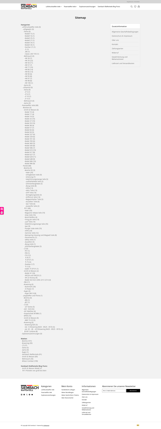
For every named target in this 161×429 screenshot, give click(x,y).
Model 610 (30, 150)
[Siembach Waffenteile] (29, 6)
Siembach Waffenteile (32, 354)
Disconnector (31, 237)
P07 (27, 251)
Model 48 (29, 125)
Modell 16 (29, 36)
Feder (29, 172)
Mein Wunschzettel (67, 398)
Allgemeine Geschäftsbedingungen (125, 32)
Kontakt (115, 44)
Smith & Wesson (31, 110)
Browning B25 (31, 325)
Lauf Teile (30, 222)
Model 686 (30, 161)
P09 (27, 253)
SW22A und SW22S (33, 275)
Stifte (29, 188)
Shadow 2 (29, 264)
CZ (26, 248)
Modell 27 (29, 40)
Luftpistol (28, 87)
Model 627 (30, 154)
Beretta (28, 168)
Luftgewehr (28, 29)
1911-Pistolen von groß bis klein (34, 370)
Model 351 (30, 139)
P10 (28, 255)
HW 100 (29, 83)
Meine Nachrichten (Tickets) (70, 395)
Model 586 (30, 148)
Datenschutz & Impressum (122, 36)
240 (27, 51)
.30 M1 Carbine (31, 331)
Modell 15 (29, 34)
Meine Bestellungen (67, 392)
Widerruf (115, 53)
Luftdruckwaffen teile (31, 27)
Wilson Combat (30, 361)
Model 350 (30, 141)
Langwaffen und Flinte (32, 295)
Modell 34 (29, 43)
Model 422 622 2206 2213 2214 (38, 280)
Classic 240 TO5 (32, 54)
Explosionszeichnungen (87, 7)
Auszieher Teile (32, 201)
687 (27, 302)
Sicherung (30, 177)
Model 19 (29, 116)
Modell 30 (29, 45)
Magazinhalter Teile (34, 199)
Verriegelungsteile (34, 195)
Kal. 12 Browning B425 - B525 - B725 (40, 327)
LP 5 (27, 92)
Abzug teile (31, 186)
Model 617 (30, 152)
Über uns (115, 40)
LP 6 (27, 94)
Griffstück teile (33, 197)
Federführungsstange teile (37, 179)
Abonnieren (133, 391)
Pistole (27, 166)
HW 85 (29, 72)
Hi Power (29, 289)
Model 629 (30, 157)
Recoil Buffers (31, 217)
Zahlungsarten (117, 48)
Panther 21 (30, 47)
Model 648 (30, 159)
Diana (27, 31)
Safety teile (30, 239)
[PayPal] (138, 425)
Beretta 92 (30, 170)
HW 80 (29, 69)
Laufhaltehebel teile (34, 181)
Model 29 (30, 123)
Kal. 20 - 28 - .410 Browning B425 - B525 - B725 (44, 329)
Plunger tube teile (33, 228)
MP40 (27, 316)
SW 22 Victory (31, 278)
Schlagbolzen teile (34, 175)
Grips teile (30, 215)
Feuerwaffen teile (30, 105)
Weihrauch (29, 56)
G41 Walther (30, 311)
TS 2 (27, 266)
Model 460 (30, 143)
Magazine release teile (35, 213)
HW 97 (28, 78)
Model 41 (30, 273)
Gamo (27, 85)
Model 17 (29, 114)
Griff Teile (31, 192)
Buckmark (30, 286)
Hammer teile (31, 233)
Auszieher (29, 242)
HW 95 (28, 76)
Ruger (27, 291)
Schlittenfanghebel (34, 184)
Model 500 (30, 145)
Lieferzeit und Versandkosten (123, 63)
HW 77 (29, 67)
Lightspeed (46, 425)
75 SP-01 (29, 260)
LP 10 (28, 96)
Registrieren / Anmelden (133, 2)
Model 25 (30, 119)
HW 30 (28, 58)
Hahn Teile (31, 190)
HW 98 (28, 81)
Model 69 (29, 132)
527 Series (30, 307)
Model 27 (30, 121)
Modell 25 (29, 38)
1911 (27, 208)
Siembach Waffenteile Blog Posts (109, 7)
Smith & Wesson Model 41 (32, 368)
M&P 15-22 (30, 320)
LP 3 (27, 98)
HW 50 (29, 63)
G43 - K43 (29, 309)
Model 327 (30, 134)
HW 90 (28, 74)
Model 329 (30, 137)
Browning (28, 284)
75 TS (28, 262)
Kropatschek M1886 (32, 313)
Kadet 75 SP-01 (31, 269)
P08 (27, 282)
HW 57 (28, 65)
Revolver (27, 107)
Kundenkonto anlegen (68, 390)
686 (27, 300)
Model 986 (30, 163)
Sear (27, 226)
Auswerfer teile (32, 206)
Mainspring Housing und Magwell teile (41, 235)
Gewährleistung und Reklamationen (119, 58)
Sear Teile (30, 204)
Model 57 (29, 128)
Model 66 (29, 130)
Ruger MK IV (30, 293)
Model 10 (29, 112)
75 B (27, 257)
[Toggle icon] (131, 6)
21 (27, 49)
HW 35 (29, 60)
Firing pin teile (32, 219)
